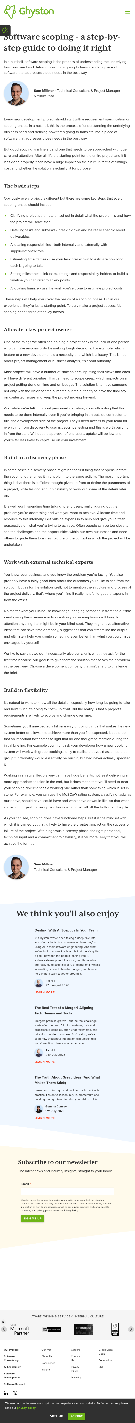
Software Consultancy (11, 1358)
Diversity (76, 1377)
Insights (45, 1369)
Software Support (14, 1384)
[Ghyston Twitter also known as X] (15, 1393)
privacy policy (26, 1408)
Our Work (46, 1349)
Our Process (11, 1349)
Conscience (48, 1363)
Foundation (105, 1360)
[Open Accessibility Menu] (5, 30)
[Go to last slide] (4, 1329)
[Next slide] (131, 1329)
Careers (75, 1349)
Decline (56, 1416)
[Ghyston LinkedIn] (6, 1393)
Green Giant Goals (106, 1351)
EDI (101, 1367)
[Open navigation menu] (127, 12)
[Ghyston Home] (29, 12)
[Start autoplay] (3, 1322)
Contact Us (75, 1358)
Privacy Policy (75, 1369)
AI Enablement (12, 1367)
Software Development (12, 1375)
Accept (78, 1416)
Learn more (45, 992)
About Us (46, 1356)
